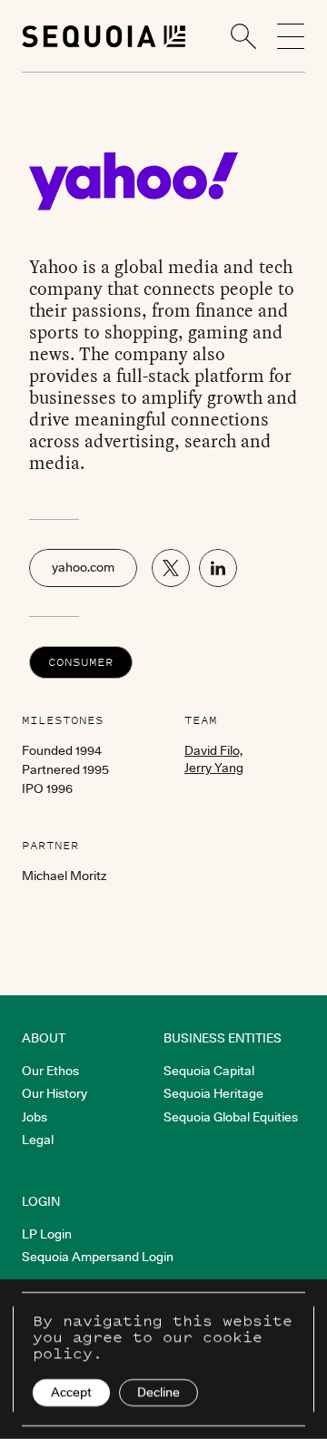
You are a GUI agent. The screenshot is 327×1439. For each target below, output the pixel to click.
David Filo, (213, 750)
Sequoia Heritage (213, 1093)
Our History (54, 1093)
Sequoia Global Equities (231, 1117)
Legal (38, 1140)
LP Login (47, 1234)
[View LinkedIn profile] (218, 568)
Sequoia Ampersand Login (97, 1257)
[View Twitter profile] (171, 568)
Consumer (81, 662)
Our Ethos (50, 1071)
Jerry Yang (213, 768)
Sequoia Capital (209, 1071)
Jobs (34, 1117)
